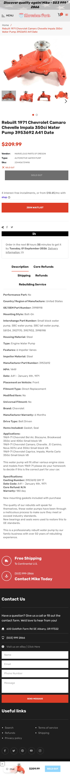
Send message (35, 699)
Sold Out (36, 175)
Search (9, 727)
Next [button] (66, 101)
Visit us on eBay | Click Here (23, 646)
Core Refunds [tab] (44, 267)
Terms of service (48, 727)
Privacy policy (13, 738)
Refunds (10, 732)
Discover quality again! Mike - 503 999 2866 (35, 5)
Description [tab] (20, 267)
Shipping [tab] (24, 275)
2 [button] (37, 115)
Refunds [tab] (41, 275)
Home (5, 25)
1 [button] (33, 115)
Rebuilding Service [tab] (32, 284)
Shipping (43, 732)
